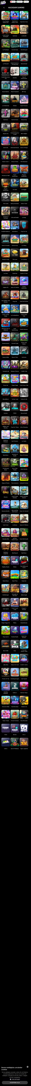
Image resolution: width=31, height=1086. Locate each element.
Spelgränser (20, 1)
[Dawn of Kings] (24, 141)
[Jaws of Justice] (15, 281)
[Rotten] (15, 99)
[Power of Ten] (5, 672)
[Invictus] (5, 406)
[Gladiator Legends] (5, 546)
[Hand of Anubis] (5, 239)
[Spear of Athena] (24, 518)
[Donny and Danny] (24, 336)
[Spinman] (15, 29)
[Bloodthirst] (5, 392)
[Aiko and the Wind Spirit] (15, 504)
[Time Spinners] (15, 476)
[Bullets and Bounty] (5, 420)
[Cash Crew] (5, 518)
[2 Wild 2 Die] (24, 364)
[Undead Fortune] (24, 476)
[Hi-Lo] (24, 728)
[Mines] (15, 560)
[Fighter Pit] (5, 281)
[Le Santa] (24, 434)
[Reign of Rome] (5, 476)
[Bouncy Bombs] (5, 504)
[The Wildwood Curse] (24, 560)
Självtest (26, 1)
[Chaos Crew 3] (5, 155)
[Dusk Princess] (24, 99)
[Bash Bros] (5, 448)
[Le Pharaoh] (5, 57)
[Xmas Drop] (24, 113)
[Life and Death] (15, 211)
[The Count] (5, 197)
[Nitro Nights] (24, 127)
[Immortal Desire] (15, 141)
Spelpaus (13, 1)
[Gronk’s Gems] (24, 658)
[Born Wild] (5, 644)
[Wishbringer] (5, 588)
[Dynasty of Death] (15, 448)
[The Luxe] (15, 253)
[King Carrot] (5, 630)
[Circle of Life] (24, 392)
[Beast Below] (5, 85)
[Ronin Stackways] (15, 169)
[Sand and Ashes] (24, 295)
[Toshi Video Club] (24, 308)
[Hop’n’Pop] (15, 574)
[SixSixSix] (24, 350)
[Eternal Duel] (24, 57)
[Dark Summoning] (15, 322)
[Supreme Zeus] (24, 15)
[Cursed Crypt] (15, 336)
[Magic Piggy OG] (5, 616)
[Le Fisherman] (5, 99)
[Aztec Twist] (24, 197)
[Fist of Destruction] (24, 71)
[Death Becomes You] (5, 71)
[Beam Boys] (5, 574)
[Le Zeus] (5, 267)
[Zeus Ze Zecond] (24, 504)
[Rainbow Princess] (5, 434)
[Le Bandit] (24, 29)
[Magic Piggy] (15, 378)
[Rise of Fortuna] (24, 448)
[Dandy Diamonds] (24, 281)
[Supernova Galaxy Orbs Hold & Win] (15, 15)
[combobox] (27, 1067)
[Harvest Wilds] (5, 700)
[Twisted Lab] (5, 364)
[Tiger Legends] (24, 742)
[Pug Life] (15, 295)
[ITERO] (15, 406)
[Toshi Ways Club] (24, 378)
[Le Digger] (24, 183)
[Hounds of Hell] (5, 169)
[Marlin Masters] (24, 322)
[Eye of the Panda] (15, 462)
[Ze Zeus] (15, 183)
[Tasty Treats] (5, 714)
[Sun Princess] (15, 434)
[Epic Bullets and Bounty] (5, 295)
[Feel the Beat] (15, 700)
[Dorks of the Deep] (5, 308)
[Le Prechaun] (5, 43)
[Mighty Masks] (5, 560)
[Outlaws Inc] (24, 700)
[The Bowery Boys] (5, 462)
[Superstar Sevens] (24, 630)
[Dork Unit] (5, 141)
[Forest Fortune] (15, 714)
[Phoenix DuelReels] (24, 169)
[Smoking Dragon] (15, 672)
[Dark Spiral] (5, 602)
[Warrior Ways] (24, 686)
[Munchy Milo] (5, 532)
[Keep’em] (24, 574)
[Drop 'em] (5, 378)
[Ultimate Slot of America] (5, 322)
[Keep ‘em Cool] (15, 658)
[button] (14, 1079)
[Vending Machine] (5, 686)
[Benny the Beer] (15, 197)
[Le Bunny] (15, 518)
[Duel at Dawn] (15, 113)
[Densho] (15, 71)
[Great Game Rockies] (15, 490)
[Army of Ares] (15, 155)
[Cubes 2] (15, 686)
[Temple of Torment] (5, 211)
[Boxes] (15, 728)
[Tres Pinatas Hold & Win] (5, 15)
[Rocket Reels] (15, 630)
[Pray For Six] (24, 225)
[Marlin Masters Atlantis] (24, 490)
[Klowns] (5, 490)
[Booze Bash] (24, 406)
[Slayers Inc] (5, 127)
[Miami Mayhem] (15, 85)
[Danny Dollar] (5, 350)
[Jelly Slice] (5, 658)
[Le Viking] (24, 239)
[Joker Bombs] (24, 462)
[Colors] (5, 742)
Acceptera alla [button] (15, 1082)
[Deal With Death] (24, 532)
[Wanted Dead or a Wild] (15, 127)
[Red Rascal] (15, 546)
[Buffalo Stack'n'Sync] (15, 532)
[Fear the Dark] (24, 714)
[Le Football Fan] (15, 308)
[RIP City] (24, 85)
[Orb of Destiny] (24, 420)
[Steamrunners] (5, 336)
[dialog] (15, 1075)
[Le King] (24, 211)
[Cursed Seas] (15, 43)
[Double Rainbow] (5, 225)
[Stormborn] (15, 225)
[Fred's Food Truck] (15, 602)
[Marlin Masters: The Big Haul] (15, 57)
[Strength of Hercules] (15, 588)
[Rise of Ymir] (15, 350)
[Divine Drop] (15, 239)
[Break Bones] (24, 616)
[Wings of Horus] (15, 364)
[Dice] (15, 644)
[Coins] (5, 728)
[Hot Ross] (5, 113)
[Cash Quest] (24, 672)
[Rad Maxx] (24, 546)
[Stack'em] (15, 267)
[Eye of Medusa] (15, 742)
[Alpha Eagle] (24, 588)
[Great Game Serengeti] (5, 29)
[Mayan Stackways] (5, 183)
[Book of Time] (24, 267)
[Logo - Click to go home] (3, 3)
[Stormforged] (24, 43)
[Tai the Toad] (15, 392)
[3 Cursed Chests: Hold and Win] (24, 644)
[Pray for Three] (15, 420)
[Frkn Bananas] (24, 155)
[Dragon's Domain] (24, 602)
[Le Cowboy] (24, 253)
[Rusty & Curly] (5, 253)
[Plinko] (15, 616)
